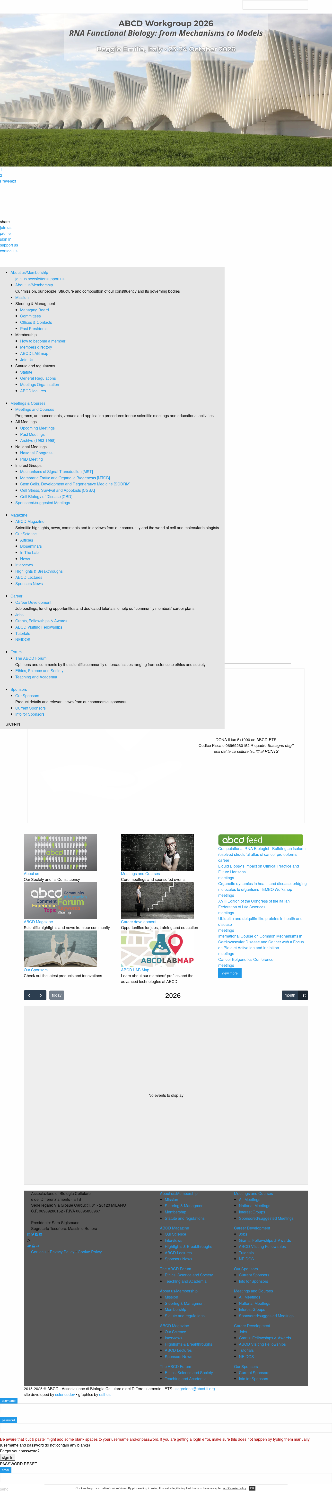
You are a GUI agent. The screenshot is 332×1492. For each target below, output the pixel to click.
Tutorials (22, 633)
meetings (226, 877)
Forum (16, 652)
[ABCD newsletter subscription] (40, 1234)
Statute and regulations (185, 1218)
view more (230, 972)
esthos (105, 1394)
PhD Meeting (31, 459)
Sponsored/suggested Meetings (42, 502)
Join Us (26, 359)
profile (5, 233)
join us (21, 278)
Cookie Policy (90, 1252)
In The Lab (29, 552)
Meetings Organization (39, 384)
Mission (22, 297)
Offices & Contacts (36, 322)
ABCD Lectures (28, 577)
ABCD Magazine (29, 521)
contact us (8, 251)
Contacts (38, 1252)
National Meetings (254, 1205)
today (56, 995)
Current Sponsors (30, 708)
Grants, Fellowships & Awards (41, 620)
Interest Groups (252, 1212)
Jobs (19, 614)
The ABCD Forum (30, 658)
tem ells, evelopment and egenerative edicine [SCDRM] (75, 484)
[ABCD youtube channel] (28, 1234)
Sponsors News (29, 583)
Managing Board (34, 310)
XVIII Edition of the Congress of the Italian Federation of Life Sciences (254, 904)
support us (55, 278)
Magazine (18, 515)
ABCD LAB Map (135, 970)
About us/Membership (29, 272)
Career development (138, 921)
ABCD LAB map (34, 353)
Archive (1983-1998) (37, 440)
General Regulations (38, 378)
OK (252, 1488)
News (25, 559)
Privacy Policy (62, 1252)
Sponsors (18, 689)
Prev (4, 181)
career (223, 860)
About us (31, 873)
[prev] (29, 995)
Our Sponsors (27, 695)
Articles (26, 540)
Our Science (26, 533)
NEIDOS (22, 639)
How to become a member (42, 341)
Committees (30, 316)
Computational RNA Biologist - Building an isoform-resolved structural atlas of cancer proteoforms (262, 851)
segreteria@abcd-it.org (195, 1388)
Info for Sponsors (29, 714)
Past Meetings (32, 434)
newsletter (36, 278)
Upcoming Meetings (37, 428)
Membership (175, 1212)
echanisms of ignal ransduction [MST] (56, 471)
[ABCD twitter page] (32, 1234)
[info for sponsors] (37, 1246)
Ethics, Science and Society (39, 670)
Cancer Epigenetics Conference (245, 959)
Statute (26, 372)
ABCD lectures (33, 391)
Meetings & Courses (27, 403)
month (290, 995)
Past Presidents (33, 328)
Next (12, 181)
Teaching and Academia (36, 677)
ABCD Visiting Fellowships (38, 627)
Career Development (33, 602)
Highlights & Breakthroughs (39, 571)
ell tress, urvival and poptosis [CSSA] (57, 490)
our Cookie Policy (234, 1488)
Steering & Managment (184, 1205)
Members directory (36, 347)
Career (16, 596)
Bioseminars (31, 546)
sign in (5, 239)
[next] (40, 995)
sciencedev (65, 1394)
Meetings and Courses (34, 409)
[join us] (29, 1246)
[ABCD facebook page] (36, 1234)
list (303, 995)
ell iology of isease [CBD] (46, 496)
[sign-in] (33, 1246)
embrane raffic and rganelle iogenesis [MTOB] (65, 478)
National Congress (36, 453)
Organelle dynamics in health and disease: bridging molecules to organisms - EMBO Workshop (262, 886)
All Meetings (249, 1199)
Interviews (24, 565)
